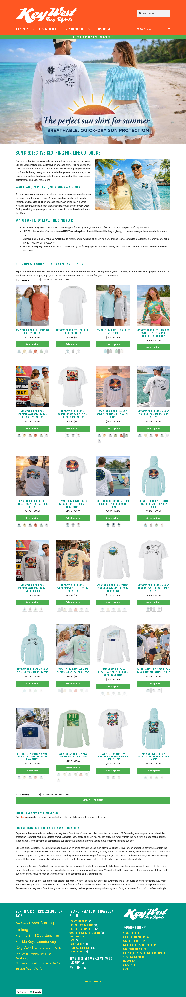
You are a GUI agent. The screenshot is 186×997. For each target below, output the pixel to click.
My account (104, 29)
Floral (56, 935)
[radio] (19, 351)
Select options (33, 344)
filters (23, 817)
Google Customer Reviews (136, 937)
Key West (24, 947)
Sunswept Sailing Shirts (33, 963)
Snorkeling (22, 958)
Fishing (22, 929)
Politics (34, 954)
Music (49, 948)
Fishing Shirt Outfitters (34, 935)
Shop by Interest (48, 29)
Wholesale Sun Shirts (134, 949)
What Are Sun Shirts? (134, 941)
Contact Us (129, 965)
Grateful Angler (48, 942)
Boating (47, 922)
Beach (34, 923)
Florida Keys (26, 941)
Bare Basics (22, 923)
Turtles (20, 969)
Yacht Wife (34, 969)
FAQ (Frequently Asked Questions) (140, 945)
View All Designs (74, 29)
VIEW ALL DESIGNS (93, 800)
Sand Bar (45, 954)
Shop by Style (23, 29)
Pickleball (22, 954)
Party (57, 948)
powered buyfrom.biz (93, 981)
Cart (90, 29)
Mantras (40, 948)
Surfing (57, 963)
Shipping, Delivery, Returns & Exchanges (144, 953)
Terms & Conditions (133, 957)
